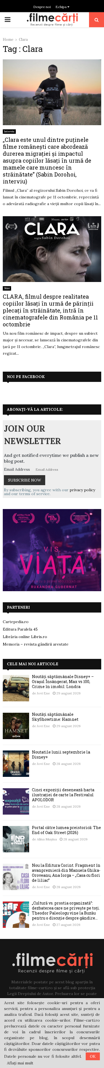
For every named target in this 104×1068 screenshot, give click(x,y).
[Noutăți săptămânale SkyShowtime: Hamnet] (16, 726)
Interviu (9, 131)
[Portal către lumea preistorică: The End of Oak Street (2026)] (16, 839)
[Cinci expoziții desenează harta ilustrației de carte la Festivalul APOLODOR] (16, 801)
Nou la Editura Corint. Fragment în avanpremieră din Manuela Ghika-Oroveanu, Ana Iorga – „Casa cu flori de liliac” (66, 873)
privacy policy (82, 489)
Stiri (7, 288)
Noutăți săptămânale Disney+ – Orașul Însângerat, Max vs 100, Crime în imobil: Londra (63, 681)
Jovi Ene (43, 693)
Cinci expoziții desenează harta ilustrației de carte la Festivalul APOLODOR (63, 794)
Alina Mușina (47, 839)
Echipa (61, 7)
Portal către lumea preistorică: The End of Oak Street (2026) (66, 830)
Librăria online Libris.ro (25, 636)
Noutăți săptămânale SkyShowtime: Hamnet (55, 717)
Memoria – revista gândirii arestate (36, 644)
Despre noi (42, 7)
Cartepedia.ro (16, 621)
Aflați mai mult (20, 1063)
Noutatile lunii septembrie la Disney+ (61, 754)
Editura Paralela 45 (20, 629)
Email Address (17, 469)
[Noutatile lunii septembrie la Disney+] (16, 763)
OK (93, 1056)
